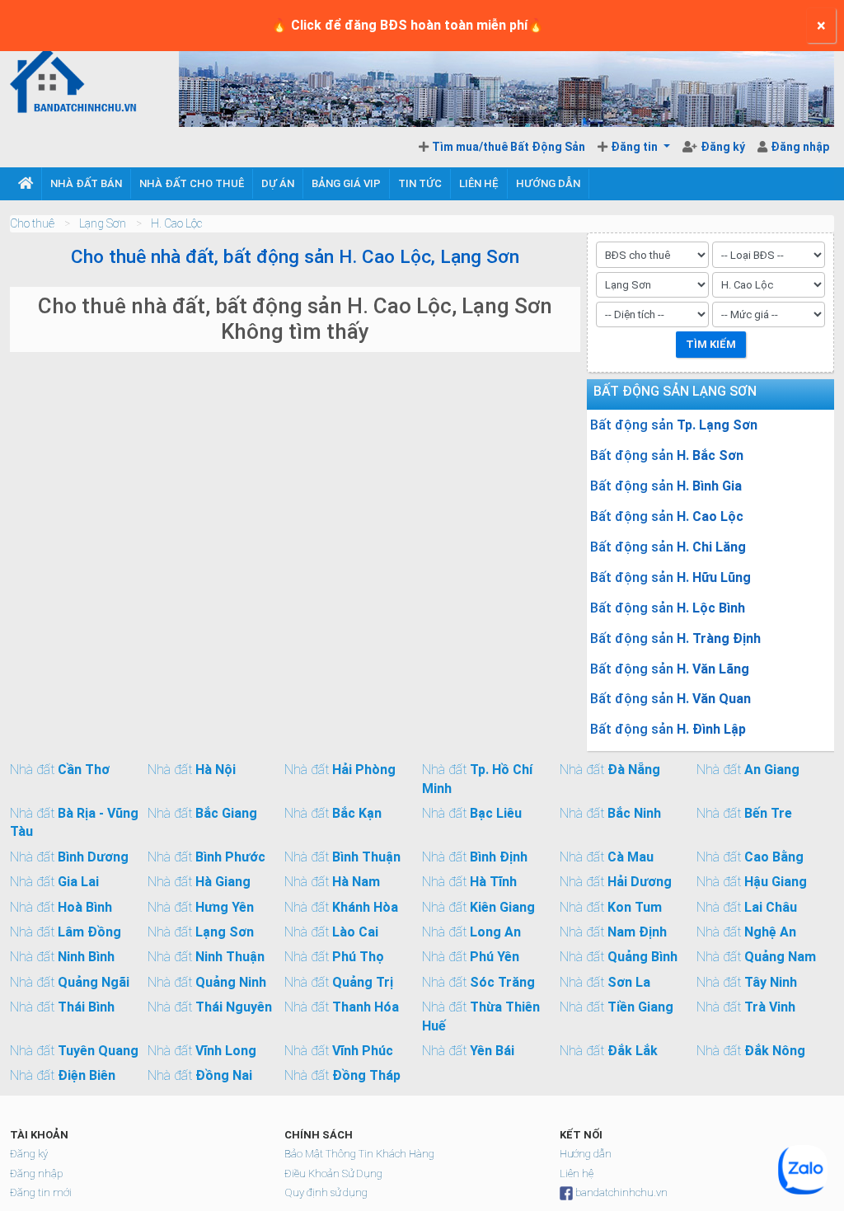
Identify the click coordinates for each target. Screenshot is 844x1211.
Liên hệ (479, 183)
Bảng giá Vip (346, 183)
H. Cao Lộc (176, 223)
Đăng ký (724, 146)
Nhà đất (60, 769)
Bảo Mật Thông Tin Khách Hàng (359, 1154)
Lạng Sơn (102, 223)
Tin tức (420, 183)
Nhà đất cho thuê (191, 183)
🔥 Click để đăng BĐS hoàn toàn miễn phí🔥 (407, 25)
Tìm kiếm (711, 344)
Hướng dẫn (548, 183)
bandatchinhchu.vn (621, 1192)
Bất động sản (673, 425)
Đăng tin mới (41, 1192)
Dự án (277, 183)
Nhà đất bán (86, 183)
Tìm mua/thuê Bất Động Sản (508, 146)
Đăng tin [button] (635, 146)
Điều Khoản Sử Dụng (333, 1173)
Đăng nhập (800, 146)
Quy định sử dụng (326, 1192)
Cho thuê (32, 223)
